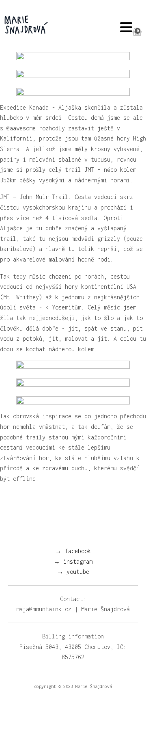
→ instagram (73, 561)
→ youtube (73, 571)
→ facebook (73, 550)
